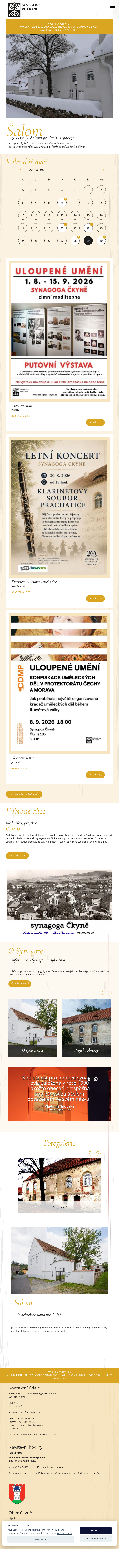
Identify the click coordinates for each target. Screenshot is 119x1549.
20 (62, 228)
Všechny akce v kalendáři (24, 794)
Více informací (17, 855)
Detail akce (95, 422)
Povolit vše (96, 1530)
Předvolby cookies (40, 1539)
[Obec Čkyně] (17, 1505)
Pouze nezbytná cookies (96, 1538)
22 (88, 228)
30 (101, 240)
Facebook (13, 1428)
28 (75, 240)
